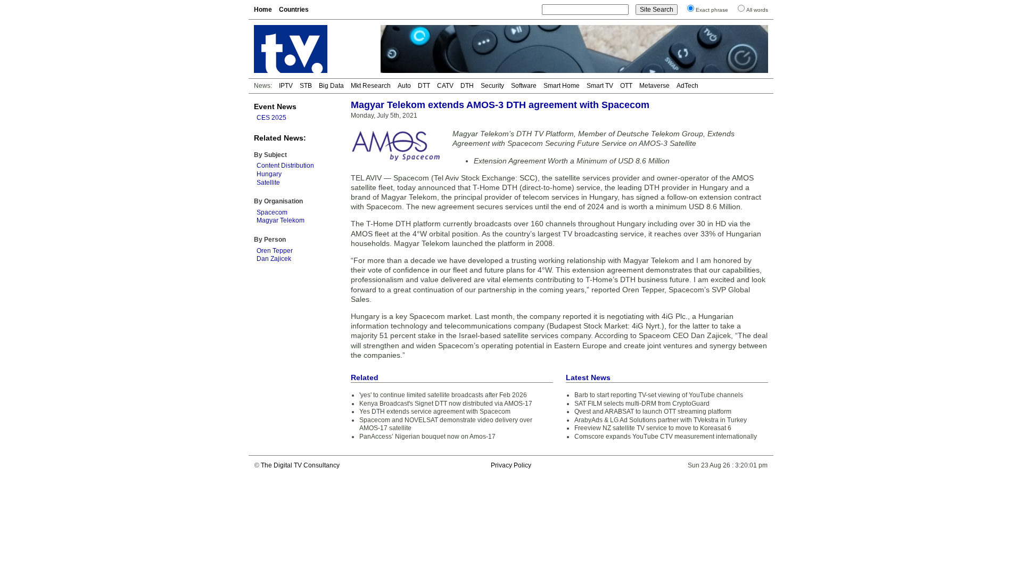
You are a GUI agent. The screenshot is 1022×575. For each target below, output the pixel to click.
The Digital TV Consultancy (300, 465)
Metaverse (654, 85)
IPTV (286, 85)
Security (492, 85)
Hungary (269, 174)
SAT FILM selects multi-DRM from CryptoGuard (642, 403)
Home (263, 9)
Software (524, 85)
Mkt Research (371, 85)
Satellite (268, 182)
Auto (404, 85)
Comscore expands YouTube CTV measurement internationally (665, 436)
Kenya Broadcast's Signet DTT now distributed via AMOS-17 (445, 403)
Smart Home (561, 85)
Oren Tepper (275, 250)
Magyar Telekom (280, 220)
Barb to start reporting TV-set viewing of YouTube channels (658, 395)
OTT (626, 85)
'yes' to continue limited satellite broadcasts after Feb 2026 (443, 395)
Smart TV (600, 85)
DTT (424, 85)
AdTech (687, 85)
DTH (467, 85)
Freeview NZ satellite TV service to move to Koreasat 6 (652, 428)
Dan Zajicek (274, 258)
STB (306, 85)
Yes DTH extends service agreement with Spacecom (434, 411)
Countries (294, 9)
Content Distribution (285, 165)
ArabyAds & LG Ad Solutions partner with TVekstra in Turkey (660, 420)
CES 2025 (271, 117)
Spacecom (272, 212)
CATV (445, 85)
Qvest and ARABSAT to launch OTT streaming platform (652, 411)
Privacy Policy (511, 465)
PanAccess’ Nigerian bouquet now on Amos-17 (427, 436)
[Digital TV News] (311, 49)
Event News (275, 106)
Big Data (331, 85)
